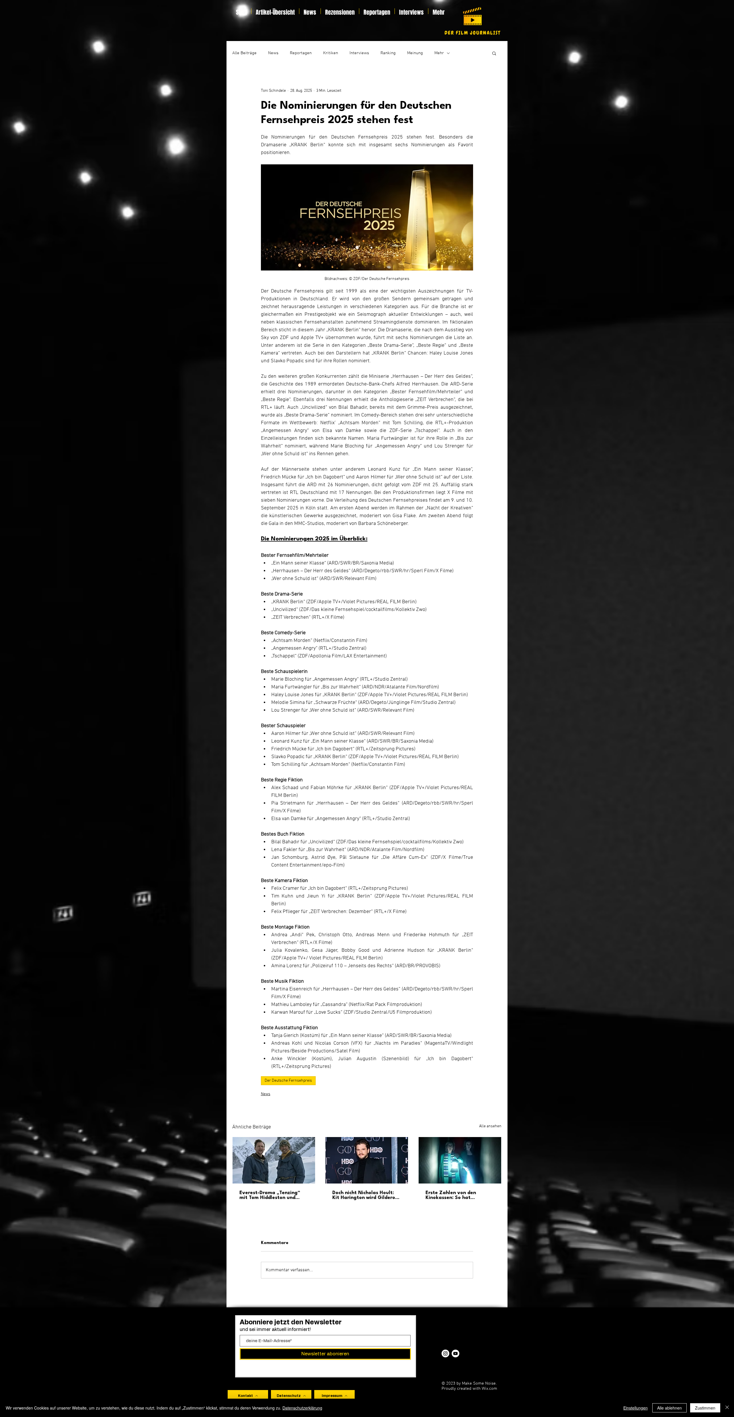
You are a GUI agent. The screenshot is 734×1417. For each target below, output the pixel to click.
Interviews (359, 53)
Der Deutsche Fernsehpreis (288, 1080)
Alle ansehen (490, 1126)
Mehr (439, 53)
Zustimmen (705, 1408)
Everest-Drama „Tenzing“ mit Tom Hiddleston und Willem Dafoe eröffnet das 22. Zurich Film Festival (270, 1195)
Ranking (388, 53)
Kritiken (330, 53)
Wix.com (489, 1388)
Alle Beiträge (244, 53)
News (273, 53)
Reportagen (301, 53)
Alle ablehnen (669, 1408)
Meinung (415, 53)
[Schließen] (727, 1407)
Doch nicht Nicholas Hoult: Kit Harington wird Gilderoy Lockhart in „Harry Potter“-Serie (365, 1195)
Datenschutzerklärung (302, 1408)
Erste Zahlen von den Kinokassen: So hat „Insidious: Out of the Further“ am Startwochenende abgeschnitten (451, 1195)
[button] (494, 53)
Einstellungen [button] (635, 1408)
